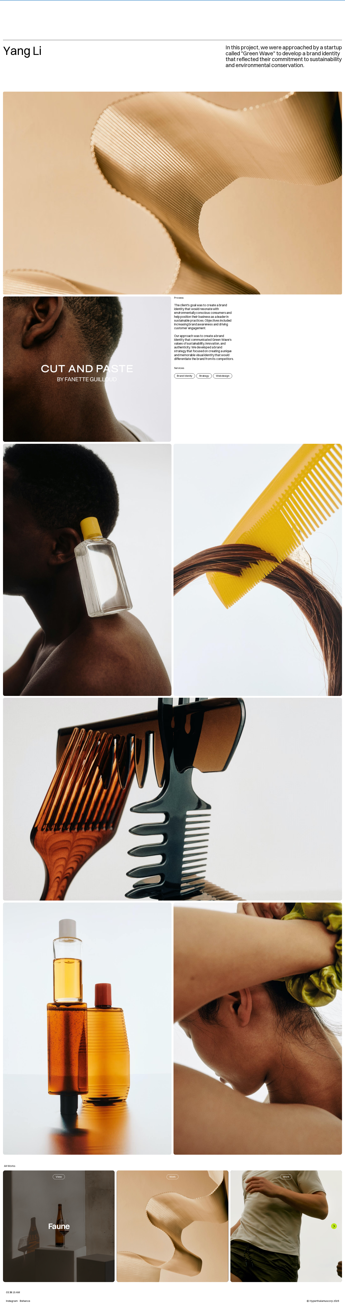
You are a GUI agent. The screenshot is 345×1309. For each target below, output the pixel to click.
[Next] (334, 1226)
